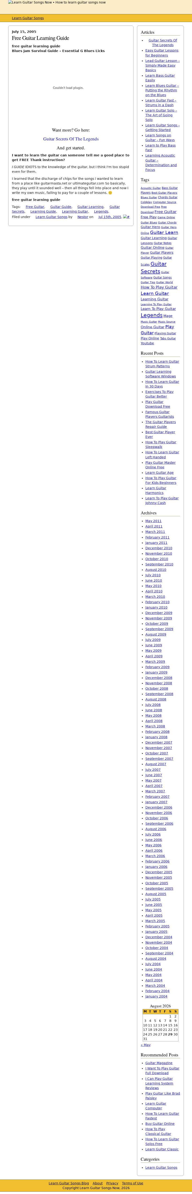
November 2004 (158, 942)
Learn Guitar (155, 293)
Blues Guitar (149, 197)
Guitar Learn (164, 232)
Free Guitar (35, 207)
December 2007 (158, 742)
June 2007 (153, 775)
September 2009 (159, 629)
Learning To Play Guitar (156, 304)
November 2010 (158, 553)
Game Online (166, 217)
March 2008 (155, 726)
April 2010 (153, 591)
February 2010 (157, 602)
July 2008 (153, 705)
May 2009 (153, 650)
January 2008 (156, 737)
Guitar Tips (148, 282)
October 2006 (156, 818)
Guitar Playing (151, 257)
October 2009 (156, 623)
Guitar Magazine (159, 1063)
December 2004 (158, 937)
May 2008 (153, 715)
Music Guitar (149, 321)
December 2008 (158, 678)
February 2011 (157, 537)
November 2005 (158, 877)
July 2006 (153, 834)
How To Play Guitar (159, 287)
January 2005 (156, 932)
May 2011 (153, 521)
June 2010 (153, 580)
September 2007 (159, 759)
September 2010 (159, 564)
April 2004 (153, 980)
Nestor (83, 217)
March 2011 (155, 532)
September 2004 (159, 953)
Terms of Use (132, 1183)
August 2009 (155, 634)
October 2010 (156, 559)
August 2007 (155, 764)
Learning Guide (43, 211)
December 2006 (158, 807)
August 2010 (155, 570)
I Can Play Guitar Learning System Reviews (159, 1083)
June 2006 (153, 840)
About (98, 1183)
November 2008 (158, 683)
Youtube (147, 343)
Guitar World (164, 282)
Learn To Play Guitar (158, 309)
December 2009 (158, 613)
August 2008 (155, 699)
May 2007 (153, 780)
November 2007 (158, 748)
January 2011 (156, 543)
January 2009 (156, 672)
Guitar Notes (162, 243)
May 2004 (153, 975)
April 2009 (153, 656)
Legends (101, 211)
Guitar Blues (149, 222)
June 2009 (153, 645)
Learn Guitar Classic (162, 1149)
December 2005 (158, 872)
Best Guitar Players (164, 192)
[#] (126, 217)
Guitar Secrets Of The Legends (71, 139)
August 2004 (155, 958)
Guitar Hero (150, 227)
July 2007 (153, 770)
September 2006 (159, 823)
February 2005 (157, 926)
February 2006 (157, 861)
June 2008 (153, 710)
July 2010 (153, 575)
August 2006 (155, 829)
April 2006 (153, 850)
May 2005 (153, 910)
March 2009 (155, 661)
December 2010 (158, 548)
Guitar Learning (90, 207)
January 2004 (156, 996)
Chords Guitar (167, 197)
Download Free (150, 206)
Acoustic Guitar (151, 188)
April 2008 (153, 721)
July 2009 (153, 640)
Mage (168, 316)
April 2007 (153, 786)
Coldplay (146, 202)
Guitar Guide (60, 207)
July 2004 (153, 964)
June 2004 (153, 969)
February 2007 (157, 797)
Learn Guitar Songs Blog (69, 1183)
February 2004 (157, 991)
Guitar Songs (162, 277)
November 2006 (158, 813)
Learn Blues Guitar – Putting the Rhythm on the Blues (162, 90)
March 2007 (155, 791)
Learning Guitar (75, 211)
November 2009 (158, 618)
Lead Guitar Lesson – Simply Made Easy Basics (162, 65)
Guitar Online (152, 247)
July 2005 (153, 899)
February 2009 (157, 667)
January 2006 (156, 867)
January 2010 (156, 607)
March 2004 (155, 985)
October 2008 (156, 688)
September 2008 (159, 694)
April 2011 (153, 526)
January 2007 (156, 802)
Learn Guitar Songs (28, 18)
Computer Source (164, 202)
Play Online (150, 338)
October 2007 (156, 753)
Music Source (166, 321)
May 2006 (153, 845)
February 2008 (157, 732)
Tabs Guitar (168, 338)
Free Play (149, 217)
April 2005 (153, 915)
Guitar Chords (167, 222)
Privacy (112, 1183)
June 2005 (153, 905)
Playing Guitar (165, 333)
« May (146, 1045)
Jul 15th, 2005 (110, 217)
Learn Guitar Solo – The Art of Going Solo (161, 115)
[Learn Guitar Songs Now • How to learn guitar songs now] (57, 2)
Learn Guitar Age (159, 473)
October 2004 (156, 948)
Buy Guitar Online (160, 1124)
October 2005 (156, 883)
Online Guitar (152, 327)
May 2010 (153, 586)
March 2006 (155, 856)
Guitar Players (161, 252)
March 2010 (155, 597)
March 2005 (155, 921)
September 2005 (159, 888)
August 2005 (155, 894)
